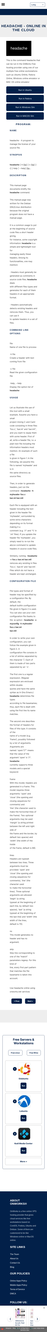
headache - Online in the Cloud (23, 28)
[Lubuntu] (25, 1101)
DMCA (13, 1294)
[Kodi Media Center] (25, 1133)
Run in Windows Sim (25, 107)
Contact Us (15, 1263)
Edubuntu (23, 1078)
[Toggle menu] (3, 4)
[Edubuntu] (25, 1069)
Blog (12, 1267)
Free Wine (33, 1053)
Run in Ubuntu (25, 90)
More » (23, 1161)
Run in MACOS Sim (25, 116)
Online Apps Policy (18, 1281)
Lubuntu (23, 1111)
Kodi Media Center (23, 1143)
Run (23, 1086)
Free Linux (15, 1053)
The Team (14, 1254)
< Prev (16, 1001)
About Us (14, 1258)
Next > (30, 1001)
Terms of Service (17, 1289)
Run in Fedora (25, 98)
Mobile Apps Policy (18, 1285)
